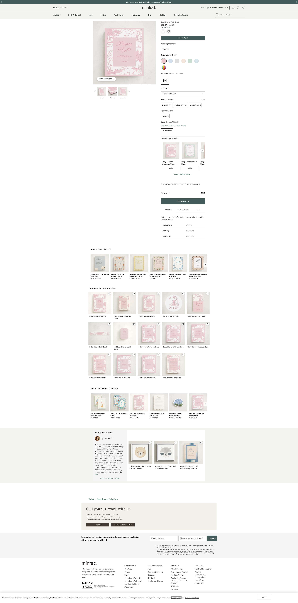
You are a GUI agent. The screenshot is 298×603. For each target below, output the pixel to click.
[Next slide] (129, 91)
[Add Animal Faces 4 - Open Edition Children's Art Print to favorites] (150, 442)
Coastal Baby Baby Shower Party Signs (177, 275)
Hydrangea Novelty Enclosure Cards (175, 414)
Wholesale (175, 586)
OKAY (264, 598)
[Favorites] (238, 8)
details (168, 210)
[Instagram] (91, 582)
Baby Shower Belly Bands (98, 347)
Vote (226, 8)
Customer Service (155, 565)
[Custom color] (164, 67)
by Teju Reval (95, 417)
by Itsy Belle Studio (175, 278)
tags (198, 210)
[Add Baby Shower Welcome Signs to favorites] (158, 324)
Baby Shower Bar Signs (97, 377)
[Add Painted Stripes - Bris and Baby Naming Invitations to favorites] (201, 442)
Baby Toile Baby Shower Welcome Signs (196, 414)
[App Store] (87, 587)
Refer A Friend (200, 580)
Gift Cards (151, 578)
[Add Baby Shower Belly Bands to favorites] (109, 324)
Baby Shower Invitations (97, 316)
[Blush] (164, 61)
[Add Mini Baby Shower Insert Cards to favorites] (133, 324)
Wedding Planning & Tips (203, 569)
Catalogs (198, 572)
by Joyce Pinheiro (96, 278)
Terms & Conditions (192, 598)
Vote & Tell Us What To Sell (123, 524)
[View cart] (243, 8)
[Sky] (170, 61)
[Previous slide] (95, 91)
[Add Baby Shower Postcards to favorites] (158, 293)
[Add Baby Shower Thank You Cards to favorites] (133, 293)
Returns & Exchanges (155, 572)
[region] (149, 598)
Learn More (98, 524)
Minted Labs (128, 587)
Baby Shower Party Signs (170, 22)
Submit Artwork (217, 8)
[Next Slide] (202, 150)
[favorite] (168, 31)
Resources (199, 565)
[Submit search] (217, 14)
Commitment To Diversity (133, 581)
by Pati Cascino (115, 417)
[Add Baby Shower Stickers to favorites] (183, 293)
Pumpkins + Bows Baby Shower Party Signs (117, 275)
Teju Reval (166, 27)
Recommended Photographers (200, 576)
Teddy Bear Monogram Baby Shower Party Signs (198, 275)
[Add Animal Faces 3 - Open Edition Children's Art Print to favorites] (175, 442)
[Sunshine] (183, 61)
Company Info (130, 565)
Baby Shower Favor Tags (196, 316)
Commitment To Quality (132, 578)
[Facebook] (83, 582)
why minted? (183, 210)
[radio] (165, 49)
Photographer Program (179, 572)
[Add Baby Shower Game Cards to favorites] (183, 354)
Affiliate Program (177, 569)
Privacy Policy (176, 598)
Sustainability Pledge (131, 584)
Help (149, 569)
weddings (64, 8)
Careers (127, 572)
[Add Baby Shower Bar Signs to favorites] (109, 354)
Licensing (174, 589)
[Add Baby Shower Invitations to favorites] (109, 293)
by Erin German (193, 278)
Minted (91, 499)
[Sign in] (233, 8)
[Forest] (190, 61)
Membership (199, 583)
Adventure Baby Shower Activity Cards (157, 414)
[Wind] (177, 61)
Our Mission (128, 569)
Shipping (151, 575)
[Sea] (196, 61)
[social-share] (163, 31)
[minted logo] (149, 7)
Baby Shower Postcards (147, 316)
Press (126, 575)
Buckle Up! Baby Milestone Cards (118, 414)
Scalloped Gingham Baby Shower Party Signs (138, 275)
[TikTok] (89, 582)
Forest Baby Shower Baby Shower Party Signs (158, 275)
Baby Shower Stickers (171, 316)
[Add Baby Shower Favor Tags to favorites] (207, 293)
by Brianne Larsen (135, 278)
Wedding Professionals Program (179, 582)
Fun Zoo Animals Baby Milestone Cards (98, 414)
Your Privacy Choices (155, 581)
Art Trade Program (177, 575)
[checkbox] (171, 168)
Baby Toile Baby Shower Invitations (137, 414)
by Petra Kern (154, 417)
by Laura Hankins (115, 278)
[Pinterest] (86, 582)
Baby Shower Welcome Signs (149, 347)
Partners (175, 565)
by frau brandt (154, 278)
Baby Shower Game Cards (172, 378)
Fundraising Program (178, 578)
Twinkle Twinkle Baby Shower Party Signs (100, 275)
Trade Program (205, 8)
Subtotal (165, 193)
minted (56, 8)
